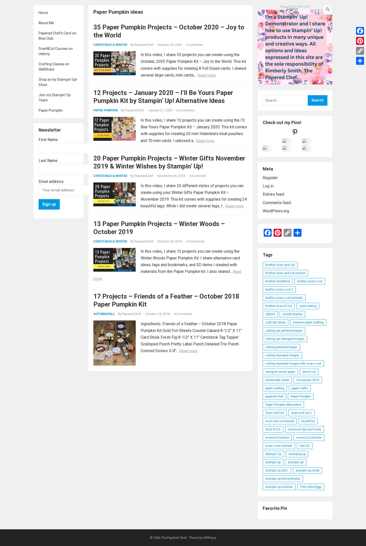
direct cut (309, 372)
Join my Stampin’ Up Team (55, 97)
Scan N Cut (273, 429)
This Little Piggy (311, 487)
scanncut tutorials (309, 437)
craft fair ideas (275, 322)
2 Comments (185, 110)
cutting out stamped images (285, 339)
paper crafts (300, 388)
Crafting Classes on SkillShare (54, 66)
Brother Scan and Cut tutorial (285, 273)
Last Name (48, 160)
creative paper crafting (308, 322)
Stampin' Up (273, 454)
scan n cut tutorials (278, 446)
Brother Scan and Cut (280, 265)
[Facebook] (360, 31)
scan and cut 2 (301, 413)
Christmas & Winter (110, 45)
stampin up (273, 462)
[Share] (360, 61)
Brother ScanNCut (277, 281)
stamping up (297, 454)
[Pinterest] (360, 41)
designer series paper (280, 372)
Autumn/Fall (104, 314)
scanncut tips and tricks (304, 429)
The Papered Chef (173, 538)
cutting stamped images (282, 355)
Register (270, 177)
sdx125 (305, 446)
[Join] (284, 141)
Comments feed (277, 202)
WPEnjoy (210, 538)
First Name (48, 139)
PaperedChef (144, 45)
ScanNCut (308, 421)
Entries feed (273, 194)
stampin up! (296, 462)
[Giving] (284, 148)
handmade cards (277, 380)
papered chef (274, 396)
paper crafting (274, 388)
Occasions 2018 (307, 380)
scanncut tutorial (277, 437)
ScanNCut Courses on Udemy (56, 51)
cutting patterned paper (281, 347)
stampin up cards (307, 470)
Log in (268, 186)
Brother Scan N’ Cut (278, 306)
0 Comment (194, 45)
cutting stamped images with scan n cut (293, 363)
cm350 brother (292, 314)
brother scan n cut (309, 281)
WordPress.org (276, 211)
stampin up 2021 (276, 470)
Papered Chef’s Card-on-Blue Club (58, 35)
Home (43, 13)
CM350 (270, 314)
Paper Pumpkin (51, 110)
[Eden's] (265, 148)
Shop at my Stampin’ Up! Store (58, 82)
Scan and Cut (274, 413)
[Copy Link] (360, 51)
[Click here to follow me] (295, 133)
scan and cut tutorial (279, 421)
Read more (207, 75)
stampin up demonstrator (282, 478)
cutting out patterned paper (284, 330)
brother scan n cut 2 (279, 289)
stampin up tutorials (279, 487)
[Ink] (304, 141)
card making (307, 306)
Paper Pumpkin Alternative (283, 404)
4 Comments (195, 241)
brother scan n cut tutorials (284, 298)
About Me (46, 23)
